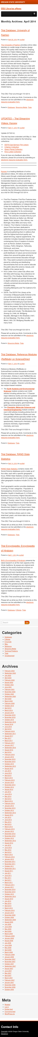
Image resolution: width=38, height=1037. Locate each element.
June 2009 (8, 927)
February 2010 (10, 910)
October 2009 (9, 917)
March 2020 (9, 701)
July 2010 (8, 901)
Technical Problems (11, 651)
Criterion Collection (12, 147)
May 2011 (8, 878)
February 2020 (10, 703)
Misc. (6, 644)
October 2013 (9, 810)
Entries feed (9, 1009)
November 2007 (10, 961)
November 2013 (10, 808)
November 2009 (10, 915)
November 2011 (10, 864)
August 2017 (9, 736)
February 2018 (10, 731)
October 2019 (9, 706)
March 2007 (9, 978)
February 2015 (10, 780)
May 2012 (8, 850)
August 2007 (9, 968)
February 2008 (10, 954)
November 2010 (10, 892)
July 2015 (8, 771)
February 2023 (10, 680)
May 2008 (8, 947)
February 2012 (10, 857)
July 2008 (8, 943)
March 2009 (9, 934)
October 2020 (9, 694)
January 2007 (9, 982)
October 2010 (9, 894)
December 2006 (10, 985)
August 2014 (9, 789)
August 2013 (9, 815)
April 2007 (8, 975)
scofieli (22, 39)
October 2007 (9, 964)
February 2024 (10, 671)
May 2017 (8, 738)
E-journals (8, 642)
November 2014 (10, 785)
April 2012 (8, 852)
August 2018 (9, 724)
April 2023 (8, 678)
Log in (7, 1007)
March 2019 (9, 710)
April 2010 (8, 906)
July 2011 (8, 873)
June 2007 (8, 971)
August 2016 (9, 750)
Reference (8, 646)
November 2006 (10, 987)
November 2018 (10, 717)
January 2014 (9, 806)
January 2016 (9, 757)
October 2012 (9, 838)
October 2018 (9, 720)
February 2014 (10, 803)
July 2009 (8, 924)
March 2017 (9, 740)
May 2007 (8, 973)
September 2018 (10, 722)
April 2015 (8, 775)
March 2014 (9, 801)
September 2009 (10, 920)
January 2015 (9, 782)
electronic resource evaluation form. (17, 100)
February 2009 (10, 936)
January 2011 (9, 887)
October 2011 (9, 866)
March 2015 (9, 778)
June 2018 (8, 727)
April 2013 (8, 824)
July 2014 (8, 792)
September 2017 (10, 733)
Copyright (4, 1031)
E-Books (18, 610)
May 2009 (8, 929)
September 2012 (10, 840)
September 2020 (10, 696)
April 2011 (8, 880)
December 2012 (10, 834)
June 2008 (8, 945)
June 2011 (8, 875)
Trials (30, 107)
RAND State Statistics (9, 469)
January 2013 (9, 831)
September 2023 (10, 673)
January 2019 (9, 713)
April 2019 (8, 708)
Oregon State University (13, 2)
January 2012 (9, 859)
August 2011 (9, 871)
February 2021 (10, 689)
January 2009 (9, 938)
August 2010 (9, 899)
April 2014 (8, 799)
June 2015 (8, 773)
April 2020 (8, 699)
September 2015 (10, 766)
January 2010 (9, 913)
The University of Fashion (10, 45)
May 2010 (8, 903)
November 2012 (10, 836)
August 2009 (9, 922)
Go (27, 622)
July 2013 (8, 817)
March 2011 (9, 882)
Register (7, 1004)
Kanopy (4, 171)
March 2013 (9, 827)
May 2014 (8, 796)
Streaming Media (21, 107)
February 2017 (10, 743)
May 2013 (8, 822)
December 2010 (10, 889)
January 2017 (9, 745)
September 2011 (10, 868)
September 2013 (10, 813)
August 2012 (9, 843)
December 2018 (10, 715)
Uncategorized (9, 656)
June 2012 (8, 847)
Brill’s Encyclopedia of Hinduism (13, 560)
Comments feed (10, 1011)
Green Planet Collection (13, 149)
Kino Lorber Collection (13, 151)
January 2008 (9, 957)
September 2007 (10, 966)
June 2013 (8, 820)
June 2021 (8, 687)
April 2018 (8, 729)
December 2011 (10, 861)
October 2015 (9, 764)
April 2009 (8, 931)
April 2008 (8, 950)
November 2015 (10, 761)
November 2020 (10, 692)
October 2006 (9, 989)
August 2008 (9, 941)
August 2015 (9, 768)
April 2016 (8, 752)
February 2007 (10, 980)
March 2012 (9, 854)
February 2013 (10, 829)
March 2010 (9, 908)
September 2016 (10, 747)
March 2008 (9, 952)
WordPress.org (10, 1014)
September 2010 (10, 896)
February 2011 (10, 885)
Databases (11, 107)
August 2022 (9, 682)
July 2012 (8, 845)
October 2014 (9, 787)
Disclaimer (4, 1034)
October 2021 (9, 685)
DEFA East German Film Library (17, 144)
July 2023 (8, 675)
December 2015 (10, 759)
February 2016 (10, 754)
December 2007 (10, 959)
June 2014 (8, 794)
